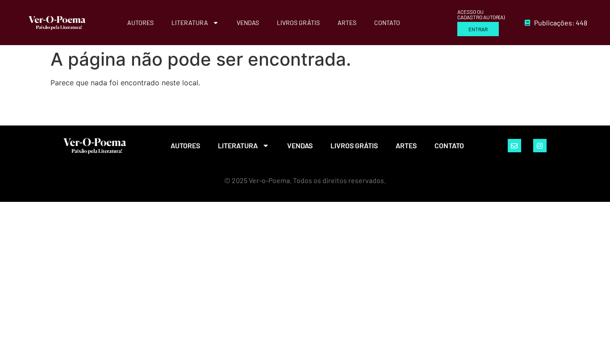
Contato (387, 22)
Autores (140, 22)
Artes (347, 22)
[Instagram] (540, 145)
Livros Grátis (298, 22)
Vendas (248, 22)
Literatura (189, 22)
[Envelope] (514, 145)
